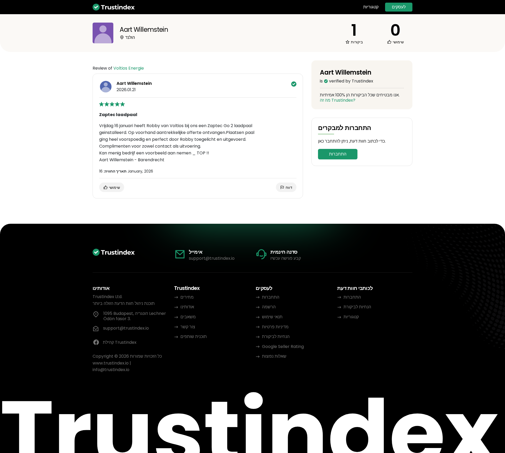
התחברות (337, 154)
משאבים (188, 317)
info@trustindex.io (111, 370)
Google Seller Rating (283, 346)
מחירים (187, 297)
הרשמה (269, 307)
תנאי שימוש (272, 317)
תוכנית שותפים (193, 337)
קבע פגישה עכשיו (285, 258)
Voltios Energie (128, 68)
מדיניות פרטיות (275, 327)
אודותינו (187, 307)
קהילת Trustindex (120, 342)
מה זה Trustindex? (337, 100)
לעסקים (399, 7)
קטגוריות (370, 7)
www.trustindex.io (111, 363)
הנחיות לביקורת (276, 337)
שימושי (114, 187)
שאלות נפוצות (274, 356)
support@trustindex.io (212, 258)
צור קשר (187, 327)
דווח (288, 187)
